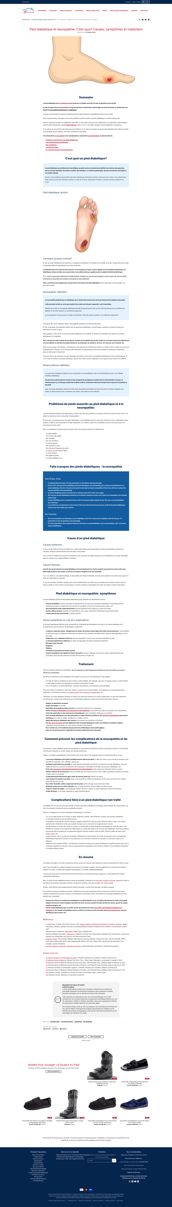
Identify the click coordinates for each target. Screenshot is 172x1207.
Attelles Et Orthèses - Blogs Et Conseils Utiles (43, 19)
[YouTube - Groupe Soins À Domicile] (146, 20)
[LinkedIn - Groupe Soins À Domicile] (148, 20)
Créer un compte (136, 2)
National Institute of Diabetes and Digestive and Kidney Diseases (100, 924)
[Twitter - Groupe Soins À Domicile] (140, 20)
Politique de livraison (110, 1200)
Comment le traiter (52, 147)
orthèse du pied (74, 692)
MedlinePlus (69, 931)
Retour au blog (86, 1040)
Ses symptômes (51, 145)
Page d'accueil (26, 19)
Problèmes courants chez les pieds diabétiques (62, 140)
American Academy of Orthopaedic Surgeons (62, 958)
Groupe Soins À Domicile (59, 1200)
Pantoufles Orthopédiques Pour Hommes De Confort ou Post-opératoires (102, 1121)
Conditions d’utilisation (98, 1200)
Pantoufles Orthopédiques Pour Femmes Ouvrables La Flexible (135, 1082)
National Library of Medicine (57, 960)
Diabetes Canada (51, 939)
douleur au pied (54, 1021)
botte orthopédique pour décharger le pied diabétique (71, 710)
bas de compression (56, 723)
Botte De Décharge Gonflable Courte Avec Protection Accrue (102, 1082)
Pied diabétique (88, 1021)
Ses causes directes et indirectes (57, 142)
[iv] (55, 498)
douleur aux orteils (67, 1021)
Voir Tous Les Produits (53, 1071)
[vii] (78, 521)
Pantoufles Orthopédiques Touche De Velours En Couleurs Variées (134, 1121)
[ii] (71, 490)
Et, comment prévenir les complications (59, 150)
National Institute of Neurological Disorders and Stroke (63, 946)
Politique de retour (72, 1200)
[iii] (102, 493)
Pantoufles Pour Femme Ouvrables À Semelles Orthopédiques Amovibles (37, 1121)
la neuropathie (59, 136)
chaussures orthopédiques (91, 692)
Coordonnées (119, 1200)
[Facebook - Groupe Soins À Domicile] (143, 20)
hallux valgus (50, 833)
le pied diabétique (94, 136)
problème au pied (66, 103)
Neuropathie (78, 1021)
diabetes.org (71, 934)
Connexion (128, 2)
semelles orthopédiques (110, 715)
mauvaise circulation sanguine (105, 880)
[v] (57, 502)
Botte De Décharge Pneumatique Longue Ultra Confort (69, 1121)
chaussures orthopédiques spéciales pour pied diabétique (73, 769)
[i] (101, 483)
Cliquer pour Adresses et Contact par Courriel (134, 1155)
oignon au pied (53, 450)
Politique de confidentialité (84, 1200)
